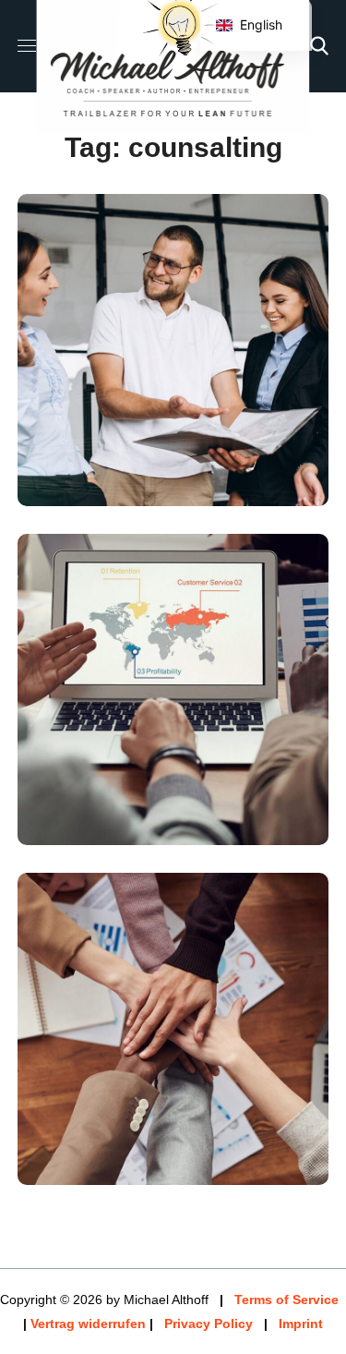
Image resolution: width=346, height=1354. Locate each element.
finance (103, 1168)
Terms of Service (286, 1299)
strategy (202, 489)
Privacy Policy (208, 1323)
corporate (115, 829)
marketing (114, 489)
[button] (319, 46)
